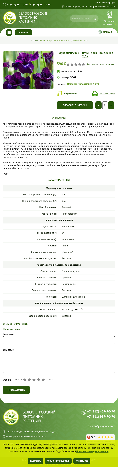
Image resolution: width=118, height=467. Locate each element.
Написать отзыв (106, 64)
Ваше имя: (8, 334)
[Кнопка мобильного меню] (9, 32)
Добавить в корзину (75, 105)
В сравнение (70, 93)
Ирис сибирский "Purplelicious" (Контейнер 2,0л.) (64, 40)
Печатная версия (107, 93)
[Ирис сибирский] (28, 52)
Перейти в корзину (109, 18)
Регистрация (109, 2)
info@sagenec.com (103, 426)
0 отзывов (91, 64)
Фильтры (23, 32)
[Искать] (94, 18)
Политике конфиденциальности (92, 451)
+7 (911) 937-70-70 (40, 4)
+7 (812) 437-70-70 (17, 4)
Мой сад (107, 32)
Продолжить (16, 390)
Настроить (35, 461)
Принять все (82, 461)
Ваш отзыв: (8, 350)
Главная (34, 40)
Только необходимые (58, 461)
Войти (98, 2)
